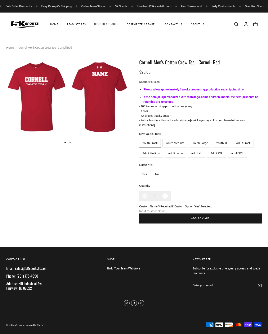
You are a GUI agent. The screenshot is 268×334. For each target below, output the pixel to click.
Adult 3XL (237, 153)
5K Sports (19, 325)
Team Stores (76, 24)
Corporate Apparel (141, 24)
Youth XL (222, 143)
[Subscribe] (260, 285)
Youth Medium (175, 143)
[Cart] (255, 24)
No (157, 174)
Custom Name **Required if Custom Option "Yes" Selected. (175, 206)
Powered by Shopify (34, 325)
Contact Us (173, 24)
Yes (144, 174)
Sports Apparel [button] (106, 24)
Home (54, 24)
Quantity (144, 185)
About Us (198, 24)
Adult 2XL (216, 153)
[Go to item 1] (65, 143)
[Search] (236, 24)
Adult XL (196, 153)
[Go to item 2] (70, 143)
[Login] (245, 24)
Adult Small (243, 143)
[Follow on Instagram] (127, 303)
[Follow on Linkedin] (141, 303)
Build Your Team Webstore (123, 268)
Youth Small (149, 143)
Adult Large (175, 153)
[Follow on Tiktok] (134, 303)
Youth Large (200, 143)
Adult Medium (151, 153)
